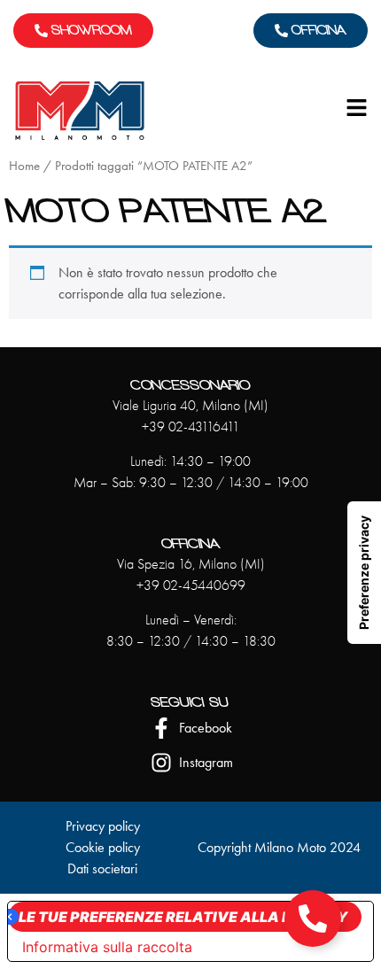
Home (24, 166)
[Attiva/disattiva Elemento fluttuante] (312, 918)
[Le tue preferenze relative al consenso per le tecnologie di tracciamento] (364, 572)
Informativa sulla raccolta (107, 947)
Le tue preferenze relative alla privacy (183, 917)
